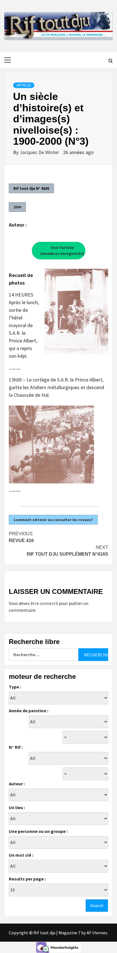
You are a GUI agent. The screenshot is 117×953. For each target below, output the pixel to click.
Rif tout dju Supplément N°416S (67, 551)
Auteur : (17, 783)
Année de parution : (28, 710)
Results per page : (27, 879)
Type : (15, 687)
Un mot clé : (21, 855)
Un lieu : (17, 807)
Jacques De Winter (40, 152)
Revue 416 (21, 537)
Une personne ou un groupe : (38, 831)
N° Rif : (16, 747)
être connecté (44, 603)
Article (23, 85)
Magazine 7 (69, 932)
